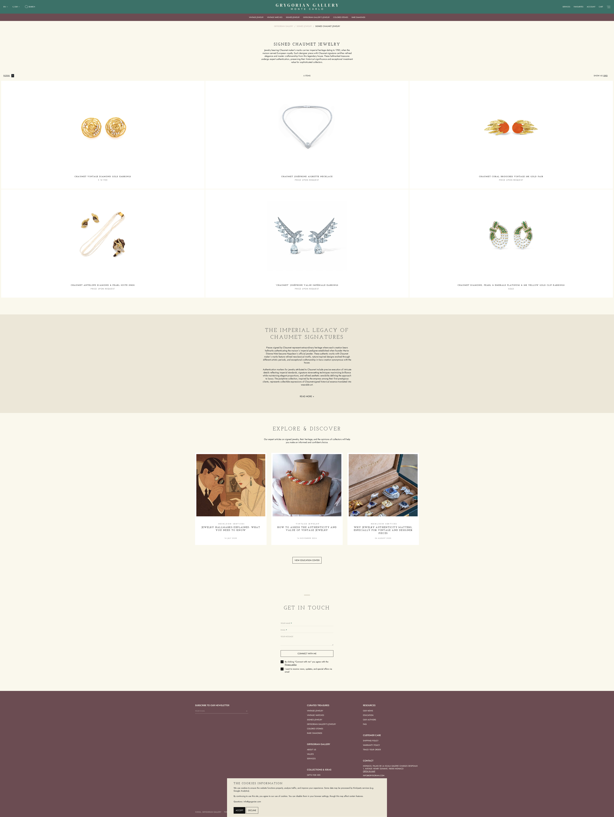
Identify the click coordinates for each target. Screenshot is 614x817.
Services (566, 6)
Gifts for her (313, 775)
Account (591, 6)
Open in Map (369, 771)
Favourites (578, 6)
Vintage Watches (274, 17)
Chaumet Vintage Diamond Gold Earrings (103, 177)
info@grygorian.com (373, 775)
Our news (368, 710)
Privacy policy (291, 664)
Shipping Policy (370, 740)
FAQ (364, 724)
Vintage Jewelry (256, 17)
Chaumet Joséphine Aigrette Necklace (307, 177)
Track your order (372, 749)
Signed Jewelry (293, 17)
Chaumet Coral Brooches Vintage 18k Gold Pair (511, 177)
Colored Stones (340, 17)
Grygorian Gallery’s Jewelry (316, 17)
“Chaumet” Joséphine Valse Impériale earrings (307, 285)
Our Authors (369, 719)
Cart (601, 6)
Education (368, 715)
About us (311, 749)
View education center (307, 560)
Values (310, 754)
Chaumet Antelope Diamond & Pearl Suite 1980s (103, 285)
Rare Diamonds (358, 17)
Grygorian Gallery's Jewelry (321, 724)
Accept (239, 810)
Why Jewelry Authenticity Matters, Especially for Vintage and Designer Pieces (383, 530)
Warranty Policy (371, 745)
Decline (252, 810)
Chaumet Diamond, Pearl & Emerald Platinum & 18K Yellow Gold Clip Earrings (511, 285)
